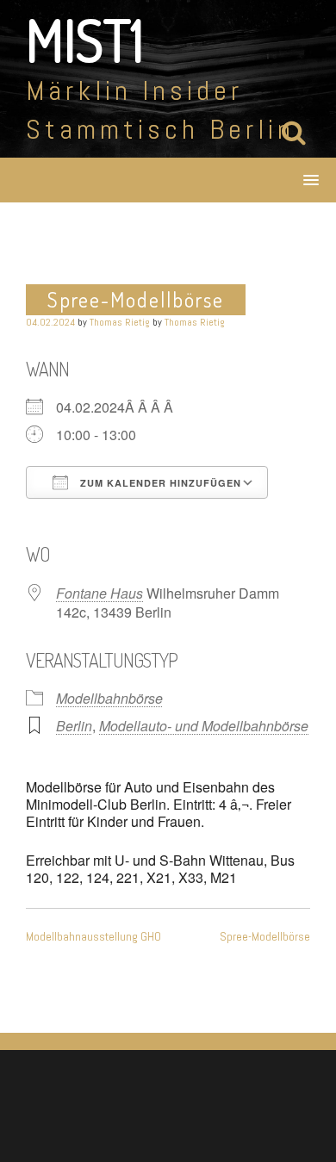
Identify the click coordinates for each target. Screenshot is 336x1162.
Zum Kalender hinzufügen (159, 482)
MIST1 (85, 39)
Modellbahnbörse (109, 698)
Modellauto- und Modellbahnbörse (203, 726)
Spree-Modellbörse (265, 936)
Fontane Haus (99, 593)
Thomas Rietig (120, 322)
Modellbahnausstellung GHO (93, 936)
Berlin (74, 726)
